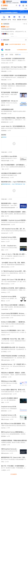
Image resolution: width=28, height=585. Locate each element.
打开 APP (24, 2)
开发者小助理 (4, 152)
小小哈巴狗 (3, 444)
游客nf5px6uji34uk (5, 453)
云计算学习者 (4, 377)
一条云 (2, 169)
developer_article (4, 62)
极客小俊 (3, 105)
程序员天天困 (4, 410)
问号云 (2, 216)
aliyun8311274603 (5, 317)
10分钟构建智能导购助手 (22, 49)
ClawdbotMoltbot (4, 309)
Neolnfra (3, 241)
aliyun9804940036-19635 (6, 394)
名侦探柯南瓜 (4, 130)
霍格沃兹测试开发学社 (5, 224)
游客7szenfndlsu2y (5, 177)
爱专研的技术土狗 (4, 122)
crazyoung (3, 334)
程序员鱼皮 (3, 275)
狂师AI (2, 250)
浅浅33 (2, 368)
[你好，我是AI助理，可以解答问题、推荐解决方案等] (19, 5)
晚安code (3, 300)
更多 (26, 39)
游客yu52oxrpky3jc (5, 419)
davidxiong (3, 292)
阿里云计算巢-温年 (5, 326)
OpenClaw (3, 427)
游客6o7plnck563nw (5, 258)
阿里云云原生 (4, 71)
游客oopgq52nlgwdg (5, 360)
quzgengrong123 (4, 233)
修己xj (2, 96)
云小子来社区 (4, 351)
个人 (25, 8)
